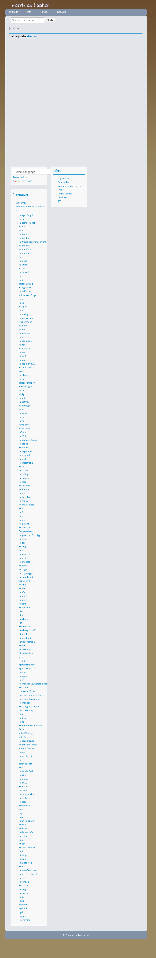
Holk (20, 767)
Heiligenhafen (25, 497)
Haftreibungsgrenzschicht (32, 241)
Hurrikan (23, 885)
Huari (21, 817)
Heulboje (23, 596)
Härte (21, 379)
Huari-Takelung (26, 820)
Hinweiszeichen (26, 653)
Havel (21, 420)
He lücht (22, 436)
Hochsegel (24, 702)
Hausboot (23, 413)
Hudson (22, 828)
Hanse (21, 352)
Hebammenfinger (27, 439)
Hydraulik (23, 908)
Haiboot (22, 260)
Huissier (22, 836)
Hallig (21, 302)
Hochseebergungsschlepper (33, 683)
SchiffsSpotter (64, 193)
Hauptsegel (24, 405)
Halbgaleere (25, 287)
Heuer (21, 588)
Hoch (21, 679)
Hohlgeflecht (25, 756)
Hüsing (22, 889)
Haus (21, 409)
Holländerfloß (25, 771)
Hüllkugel (23, 855)
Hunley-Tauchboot (28, 870)
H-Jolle (21, 660)
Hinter (21, 645)
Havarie (22, 417)
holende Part (25, 763)
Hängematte (25, 340)
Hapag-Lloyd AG (27, 363)
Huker (21, 843)
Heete (21, 493)
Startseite (13, 11)
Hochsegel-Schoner (28, 706)
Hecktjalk (23, 481)
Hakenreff (23, 272)
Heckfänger (24, 474)
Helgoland (23, 523)
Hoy (20, 813)
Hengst (22, 558)
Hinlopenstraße (26, 641)
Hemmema (24, 554)
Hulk (20, 851)
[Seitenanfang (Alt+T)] (31, 194)
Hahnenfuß (24, 245)
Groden (32, 36)
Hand (21, 337)
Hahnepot (23, 253)
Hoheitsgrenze (26, 740)
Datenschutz (64, 182)
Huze (21, 900)
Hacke (21, 219)
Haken (21, 268)
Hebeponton (25, 451)
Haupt (21, 398)
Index (45, 11)
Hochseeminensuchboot (31, 695)
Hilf (20, 622)
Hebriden (23, 459)
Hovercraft (24, 805)
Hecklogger (24, 478)
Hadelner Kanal (26, 222)
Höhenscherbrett (27, 744)
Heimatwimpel (26, 504)
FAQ (59, 189)
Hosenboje (24, 798)
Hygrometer (24, 919)
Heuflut (22, 592)
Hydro (21, 912)
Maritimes (21, 202)
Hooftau (22, 782)
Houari (22, 801)
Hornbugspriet (26, 794)
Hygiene (22, 916)
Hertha (22, 584)
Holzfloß (22, 775)
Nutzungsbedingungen (69, 186)
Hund (21, 866)
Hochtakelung (25, 710)
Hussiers (23, 893)
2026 (68, 935)
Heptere (22, 565)
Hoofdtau (23, 778)
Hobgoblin (23, 676)
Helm (21, 550)
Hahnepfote (24, 249)
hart (20, 371)
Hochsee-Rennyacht (29, 699)
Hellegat (22, 539)
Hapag (21, 359)
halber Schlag (25, 283)
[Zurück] (134, 28)
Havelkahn (24, 428)
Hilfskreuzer (24, 626)
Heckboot (23, 470)
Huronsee (23, 881)
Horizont (23, 790)
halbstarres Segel (27, 295)
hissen (21, 657)
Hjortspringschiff (27, 668)
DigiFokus (62, 197)
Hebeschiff (24, 455)
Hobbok (22, 672)
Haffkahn (23, 234)
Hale (20, 299)
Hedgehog (23, 489)
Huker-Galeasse (27, 847)
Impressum (63, 178)
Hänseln (22, 356)
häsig (21, 394)
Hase (21, 390)
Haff (20, 230)
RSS (59, 201)
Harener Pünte (26, 367)
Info (29, 11)
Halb (20, 279)
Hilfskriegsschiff (26, 630)
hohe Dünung (25, 733)
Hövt (20, 809)
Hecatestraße (25, 462)
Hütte (21, 897)
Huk (20, 839)
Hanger (22, 344)
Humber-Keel (25, 862)
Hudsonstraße (25, 832)
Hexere (22, 603)
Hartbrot (23, 375)
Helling (22, 546)
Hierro (21, 611)
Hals (20, 310)
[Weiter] (139, 28)
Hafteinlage (24, 238)
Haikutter (23, 264)
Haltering (23, 314)
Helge (21, 519)
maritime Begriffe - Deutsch (30, 206)
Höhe (21, 721)
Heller (21, 542)
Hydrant (22, 904)
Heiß (20, 512)
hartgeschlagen (26, 382)
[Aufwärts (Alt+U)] (129, 28)
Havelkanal (24, 424)
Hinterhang (24, 649)
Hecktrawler (24, 485)
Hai (20, 257)
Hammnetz (24, 333)
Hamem (22, 325)
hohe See (23, 737)
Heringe (22, 569)
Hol (20, 759)
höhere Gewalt (26, 748)
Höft (20, 714)
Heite (21, 516)
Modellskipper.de (81, 935)
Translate (26, 181)
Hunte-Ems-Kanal (27, 874)
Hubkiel (22, 824)
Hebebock (23, 443)
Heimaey (23, 500)
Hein (20, 508)
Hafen (21, 226)
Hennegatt (24, 561)
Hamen (22, 329)
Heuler (22, 599)
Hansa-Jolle (24, 348)
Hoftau (22, 718)
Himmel (22, 634)
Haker (21, 276)
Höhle (21, 752)
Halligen (22, 306)
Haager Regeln (26, 215)
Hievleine (23, 619)
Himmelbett (24, 638)
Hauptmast (24, 401)
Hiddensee (24, 607)
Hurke (21, 878)
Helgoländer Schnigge (30, 535)
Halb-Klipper (25, 291)
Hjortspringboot (26, 664)
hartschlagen (25, 386)
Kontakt (61, 11)
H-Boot (22, 432)
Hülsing (22, 858)
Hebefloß (23, 447)
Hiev (20, 615)
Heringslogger (26, 573)
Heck (21, 466)
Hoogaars (23, 786)
